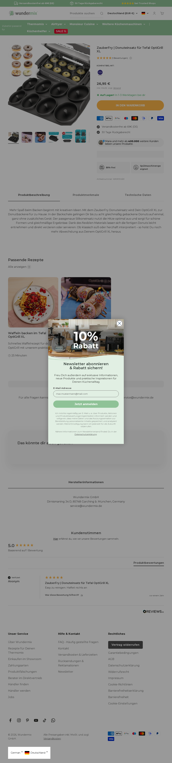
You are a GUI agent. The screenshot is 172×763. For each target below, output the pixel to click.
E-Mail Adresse (62, 388)
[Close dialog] (119, 323)
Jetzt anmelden (86, 404)
